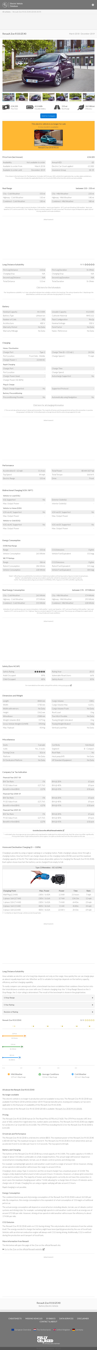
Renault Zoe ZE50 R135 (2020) (68, 1109)
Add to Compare (48, 116)
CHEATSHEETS (15, 1318)
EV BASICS (50, 1318)
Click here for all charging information (48, 405)
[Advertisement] (48, 22)
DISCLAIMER (83, 1318)
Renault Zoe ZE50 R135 (48, 147)
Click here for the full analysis (49, 287)
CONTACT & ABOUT (48, 1321)
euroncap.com (65, 685)
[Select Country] (93, 5)
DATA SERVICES (66, 1318)
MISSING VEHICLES (33, 1318)
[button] (92, 42)
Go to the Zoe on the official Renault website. (48, 830)
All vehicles (6, 12)
